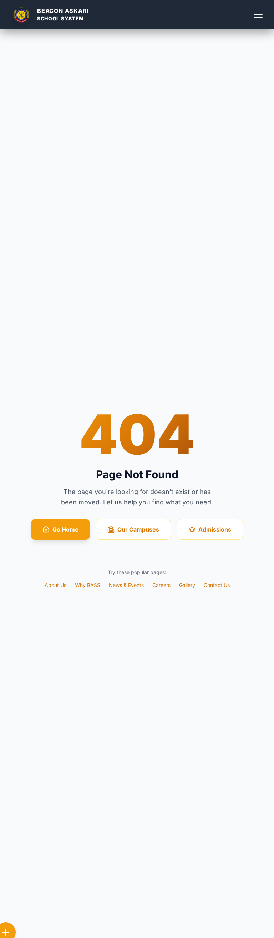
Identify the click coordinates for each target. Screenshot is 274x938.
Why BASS (87, 585)
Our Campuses (138, 529)
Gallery (187, 585)
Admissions (214, 529)
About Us (55, 585)
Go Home (65, 529)
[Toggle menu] (258, 14)
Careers (161, 585)
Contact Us (217, 585)
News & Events (126, 585)
